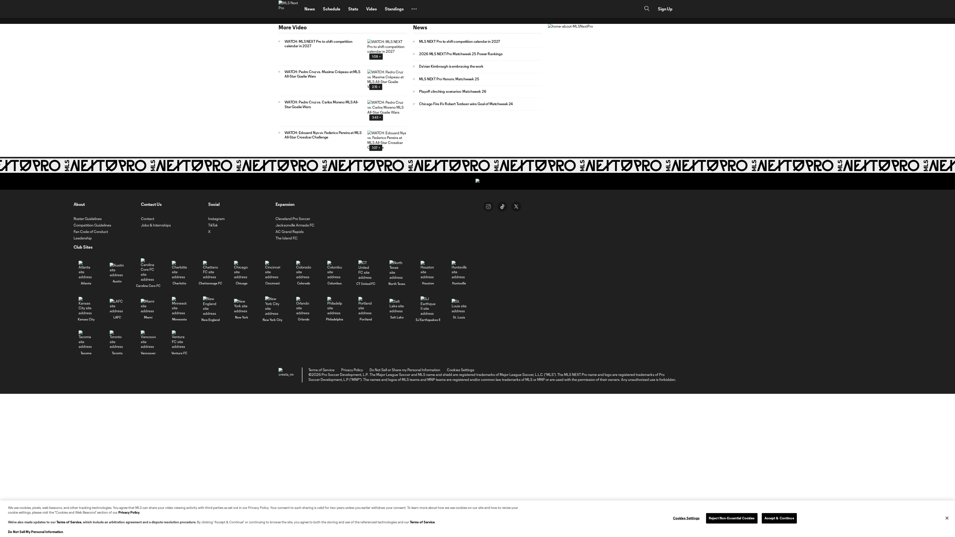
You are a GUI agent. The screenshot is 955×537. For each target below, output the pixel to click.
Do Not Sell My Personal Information (35, 532)
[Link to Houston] (428, 270)
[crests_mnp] (286, 375)
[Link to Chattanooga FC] (210, 270)
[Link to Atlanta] (86, 270)
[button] (414, 9)
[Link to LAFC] (117, 306)
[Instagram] (488, 207)
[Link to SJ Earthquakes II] (428, 306)
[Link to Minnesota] (179, 306)
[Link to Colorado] (303, 270)
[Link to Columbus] (334, 270)
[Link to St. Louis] (459, 306)
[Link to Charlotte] (179, 270)
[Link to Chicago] (241, 270)
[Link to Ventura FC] (179, 339)
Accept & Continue (779, 518)
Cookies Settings (460, 370)
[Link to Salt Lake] (396, 306)
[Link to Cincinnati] (272, 270)
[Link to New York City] (272, 306)
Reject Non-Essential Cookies (732, 518)
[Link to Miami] (148, 306)
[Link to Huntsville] (459, 270)
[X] (516, 207)
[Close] (947, 518)
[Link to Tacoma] (86, 339)
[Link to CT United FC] (365, 270)
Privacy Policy (129, 512)
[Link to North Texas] (396, 270)
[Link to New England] (210, 306)
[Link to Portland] (365, 306)
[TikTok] (502, 207)
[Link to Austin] (117, 270)
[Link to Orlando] (303, 306)
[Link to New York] (241, 306)
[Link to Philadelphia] (334, 306)
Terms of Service (68, 522)
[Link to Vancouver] (148, 339)
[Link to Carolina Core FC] (148, 270)
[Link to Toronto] (117, 339)
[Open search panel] (647, 9)
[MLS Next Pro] (288, 8)
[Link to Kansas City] (86, 306)
